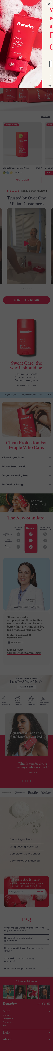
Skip (49, 85)
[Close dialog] (49, 3)
